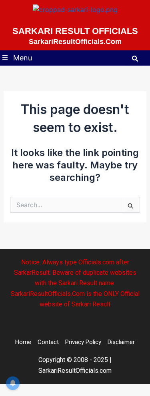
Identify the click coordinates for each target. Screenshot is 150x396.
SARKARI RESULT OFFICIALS (75, 31)
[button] (17, 58)
